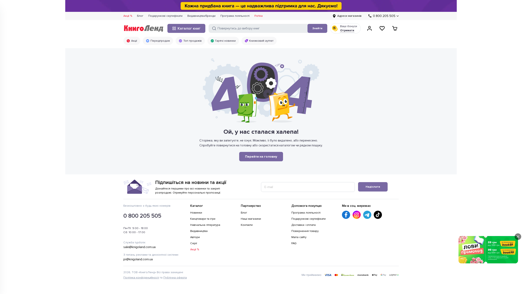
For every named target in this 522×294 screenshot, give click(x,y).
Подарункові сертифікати (165, 16)
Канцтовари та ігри (202, 218)
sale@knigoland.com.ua (139, 247)
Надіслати (373, 186)
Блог (140, 16)
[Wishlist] (382, 28)
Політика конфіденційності (141, 277)
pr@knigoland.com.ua (138, 259)
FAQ (293, 243)
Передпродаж (160, 40)
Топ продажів (192, 40)
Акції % (127, 16)
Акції (134, 40)
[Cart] (395, 28)
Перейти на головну (261, 157)
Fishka (258, 16)
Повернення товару (305, 231)
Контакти (247, 225)
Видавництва (199, 231)
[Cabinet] (369, 28)
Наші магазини (251, 218)
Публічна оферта (175, 277)
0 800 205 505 (142, 215)
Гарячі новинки (225, 40)
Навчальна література (205, 225)
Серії (193, 243)
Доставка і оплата (303, 225)
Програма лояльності (235, 16)
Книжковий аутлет (261, 40)
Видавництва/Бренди (201, 16)
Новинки (196, 212)
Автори (195, 237)
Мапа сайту (298, 237)
